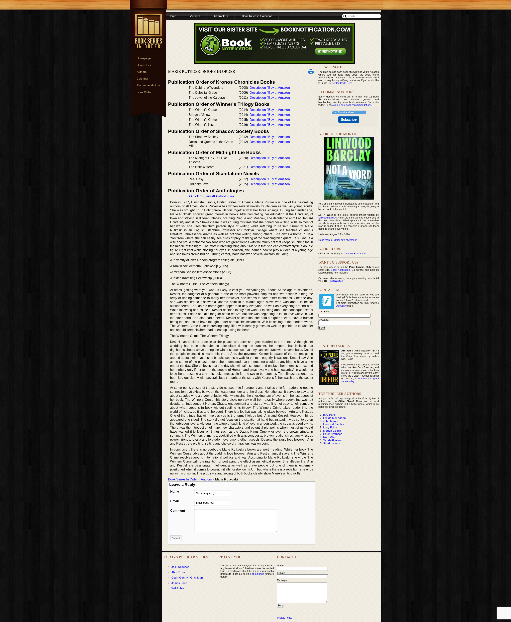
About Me (341, 305)
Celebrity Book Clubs (355, 253)
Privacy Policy (284, 617)
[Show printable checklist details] (311, 71)
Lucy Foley (330, 427)
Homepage (144, 58)
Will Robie (177, 588)
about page (258, 574)
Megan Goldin (332, 430)
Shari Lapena (331, 443)
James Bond (179, 583)
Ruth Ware (330, 437)
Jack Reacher (180, 566)
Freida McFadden (334, 417)
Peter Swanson (332, 433)
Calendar (142, 78)
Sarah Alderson (333, 440)
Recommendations (148, 85)
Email (174, 501)
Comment (177, 510)
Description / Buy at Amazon (270, 87)
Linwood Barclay (327, 217)
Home (172, 16)
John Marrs (330, 421)
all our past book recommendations (352, 105)
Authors (142, 71)
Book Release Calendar (257, 16)
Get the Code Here (342, 83)
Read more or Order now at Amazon (337, 240)
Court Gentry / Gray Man (187, 577)
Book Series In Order (183, 479)
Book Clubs (144, 92)
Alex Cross (178, 572)
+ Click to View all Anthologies (211, 196)
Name (174, 491)
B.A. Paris (329, 414)
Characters (144, 65)
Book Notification (340, 270)
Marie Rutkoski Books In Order (201, 71)
